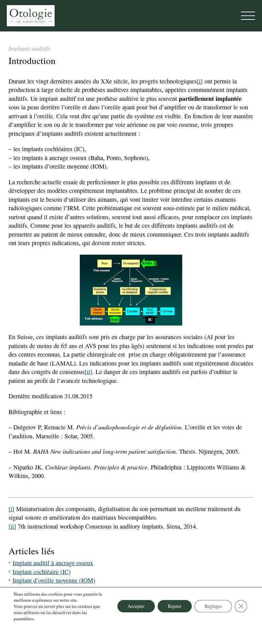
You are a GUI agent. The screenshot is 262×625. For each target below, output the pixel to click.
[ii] (88, 372)
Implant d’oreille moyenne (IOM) (54, 580)
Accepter (136, 606)
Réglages (213, 606)
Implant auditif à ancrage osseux (53, 563)
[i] (200, 81)
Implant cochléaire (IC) (42, 572)
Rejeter (174, 606)
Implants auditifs (29, 48)
